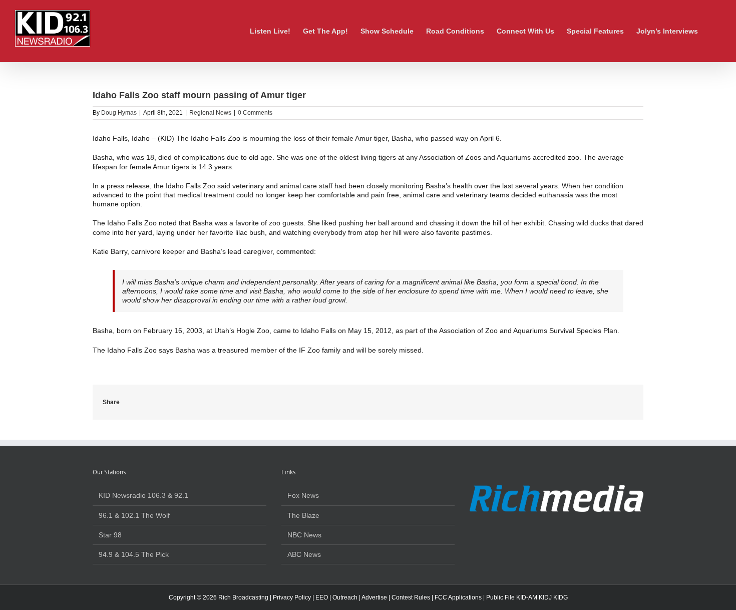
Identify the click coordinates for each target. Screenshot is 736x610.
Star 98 (110, 535)
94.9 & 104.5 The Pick (134, 554)
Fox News (303, 495)
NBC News (304, 535)
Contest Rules (411, 597)
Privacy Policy (292, 597)
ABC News (304, 554)
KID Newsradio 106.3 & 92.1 (143, 495)
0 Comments (255, 112)
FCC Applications (458, 597)
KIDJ (545, 597)
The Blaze (303, 515)
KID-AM (526, 597)
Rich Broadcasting (243, 597)
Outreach (344, 597)
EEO (321, 597)
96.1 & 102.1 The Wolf (134, 515)
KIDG (560, 597)
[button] (713, 31)
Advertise (374, 597)
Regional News (210, 112)
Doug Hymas (119, 112)
